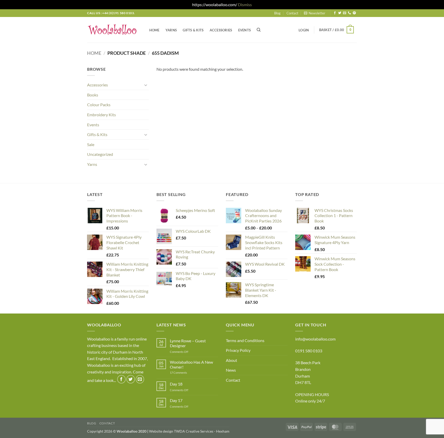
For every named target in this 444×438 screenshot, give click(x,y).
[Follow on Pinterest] (354, 13)
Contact (292, 13)
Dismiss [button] (245, 4)
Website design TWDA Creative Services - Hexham (189, 431)
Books (92, 94)
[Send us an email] (344, 13)
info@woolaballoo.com (315, 338)
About (231, 360)
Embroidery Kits (101, 114)
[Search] (259, 30)
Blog (277, 13)
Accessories (221, 30)
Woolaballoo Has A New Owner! (191, 364)
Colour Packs (98, 104)
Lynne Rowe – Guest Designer (188, 343)
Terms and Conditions (245, 340)
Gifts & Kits (193, 30)
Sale (90, 144)
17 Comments (186, 372)
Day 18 (176, 383)
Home (154, 30)
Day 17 (176, 400)
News (231, 370)
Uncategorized (100, 154)
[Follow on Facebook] (334, 13)
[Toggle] (146, 85)
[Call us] (349, 13)
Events (244, 30)
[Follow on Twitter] (339, 13)
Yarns (171, 30)
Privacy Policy (238, 350)
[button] (314, 13)
